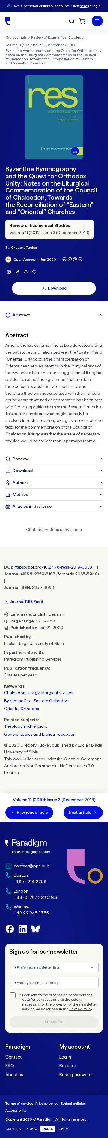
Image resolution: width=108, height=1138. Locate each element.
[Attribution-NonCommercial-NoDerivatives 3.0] (73, 259)
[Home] (7, 21)
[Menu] (97, 21)
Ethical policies (73, 1103)
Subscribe (54, 1022)
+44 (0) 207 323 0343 (35, 897)
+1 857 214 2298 (30, 881)
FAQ (9, 1065)
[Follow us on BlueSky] (35, 929)
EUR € (31, 1128)
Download (57, 288)
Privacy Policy (80, 1009)
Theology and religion (25, 726)
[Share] (17, 272)
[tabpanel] (54, 387)
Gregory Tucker (24, 247)
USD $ (47, 1128)
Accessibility (15, 1110)
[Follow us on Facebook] (9, 929)
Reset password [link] (75, 1074)
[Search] (72, 21)
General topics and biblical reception (40, 734)
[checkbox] (13, 995)
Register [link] (67, 1065)
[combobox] (54, 967)
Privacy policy (46, 1103)
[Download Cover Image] (75, 151)
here (83, 6)
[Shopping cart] (82, 21)
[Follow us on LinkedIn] (22, 929)
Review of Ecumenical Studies (56, 37)
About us (14, 1074)
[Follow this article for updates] (26, 272)
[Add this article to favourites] (34, 272)
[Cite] (9, 272)
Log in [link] (65, 1057)
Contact (13, 1057)
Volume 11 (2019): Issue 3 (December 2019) (39, 45)
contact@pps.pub (32, 865)
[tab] (54, 315)
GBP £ (63, 1128)
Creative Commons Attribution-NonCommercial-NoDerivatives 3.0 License (53, 765)
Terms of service (19, 1103)
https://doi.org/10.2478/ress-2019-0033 (53, 567)
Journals (20, 37)
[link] (31, 846)
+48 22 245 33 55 (31, 913)
